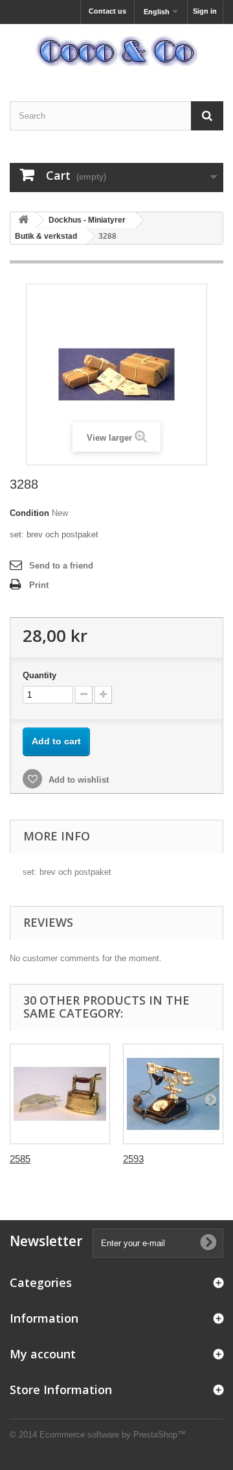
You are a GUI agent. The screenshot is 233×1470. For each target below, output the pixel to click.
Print (39, 585)
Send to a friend (61, 565)
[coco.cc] (116, 51)
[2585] (60, 1094)
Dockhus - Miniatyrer (87, 220)
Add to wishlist (77, 780)
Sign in (205, 11)
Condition (29, 513)
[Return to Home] (23, 220)
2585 (20, 1158)
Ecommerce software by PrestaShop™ (112, 1434)
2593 (133, 1158)
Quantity (39, 675)
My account (43, 1354)
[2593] (173, 1094)
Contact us (107, 11)
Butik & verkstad (46, 236)
